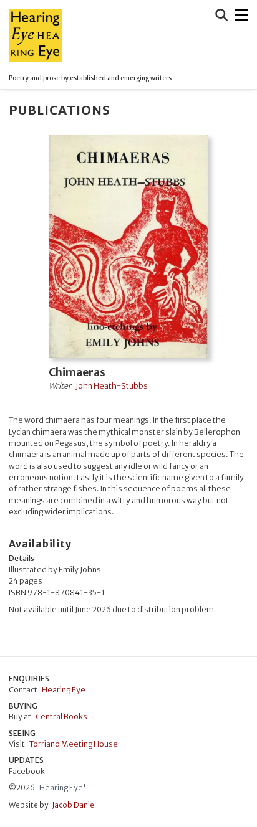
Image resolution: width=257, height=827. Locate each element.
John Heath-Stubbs (111, 385)
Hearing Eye (63, 689)
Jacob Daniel (74, 805)
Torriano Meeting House (73, 744)
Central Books (61, 716)
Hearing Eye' (62, 787)
